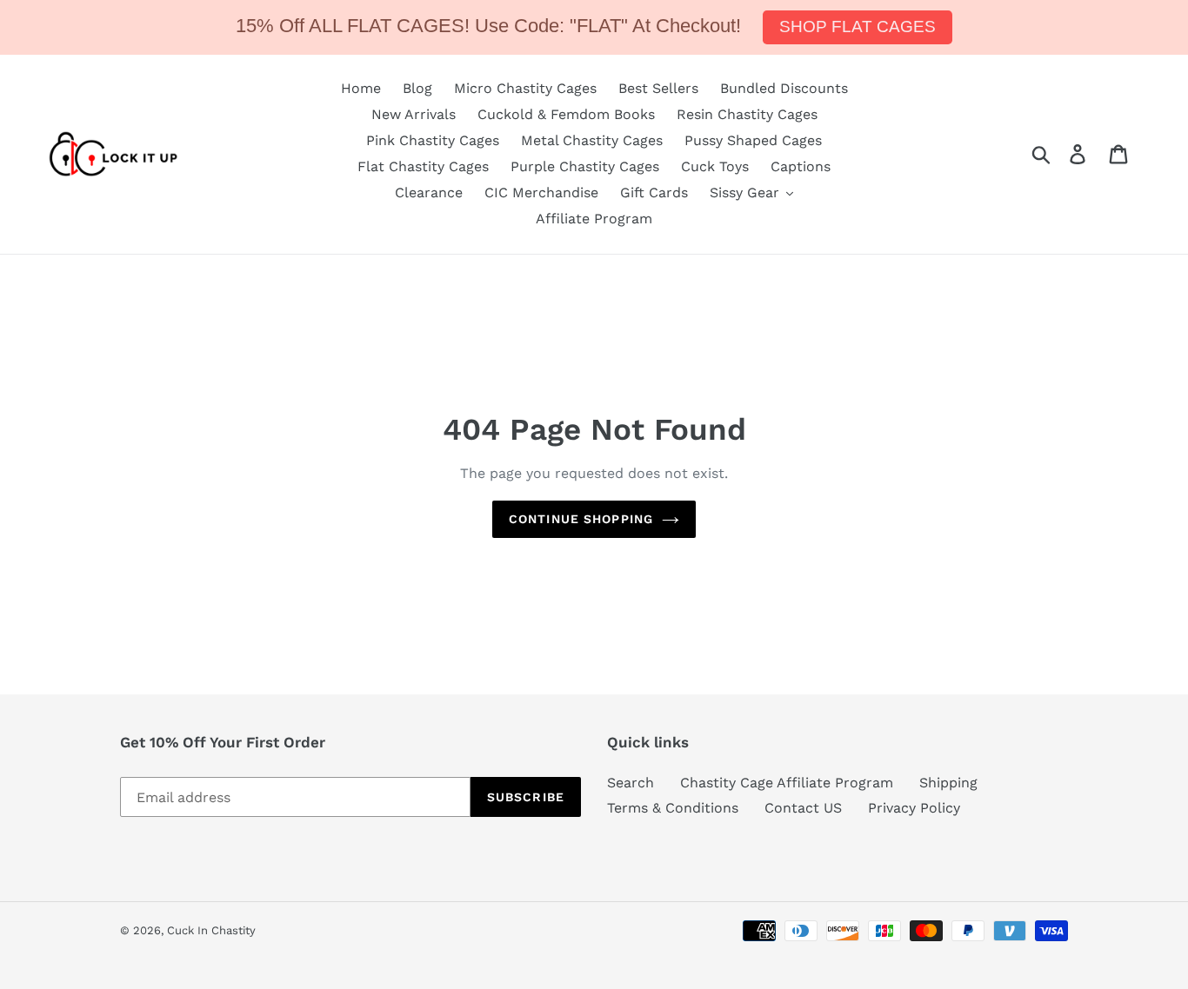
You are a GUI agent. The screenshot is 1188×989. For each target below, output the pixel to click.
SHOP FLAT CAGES (857, 26)
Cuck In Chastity (211, 930)
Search (630, 782)
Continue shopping (581, 519)
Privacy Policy (914, 808)
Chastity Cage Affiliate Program (786, 782)
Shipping (948, 782)
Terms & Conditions (672, 808)
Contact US (803, 808)
